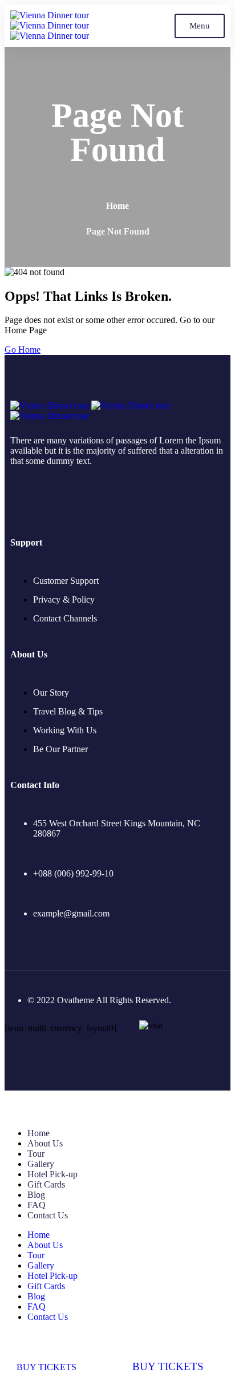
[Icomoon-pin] (90, 499)
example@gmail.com (71, 913)
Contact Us (47, 1215)
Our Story (51, 692)
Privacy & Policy (64, 599)
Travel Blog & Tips (68, 711)
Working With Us (64, 730)
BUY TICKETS (46, 1366)
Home (117, 206)
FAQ (36, 1205)
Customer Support (66, 580)
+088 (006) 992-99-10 (73, 873)
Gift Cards (46, 1184)
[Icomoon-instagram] (65, 499)
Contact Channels (65, 618)
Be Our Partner (60, 749)
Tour (35, 1153)
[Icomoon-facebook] (39, 499)
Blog (36, 1195)
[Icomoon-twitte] (14, 499)
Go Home (22, 349)
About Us (45, 1143)
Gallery (40, 1164)
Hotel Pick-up (52, 1174)
